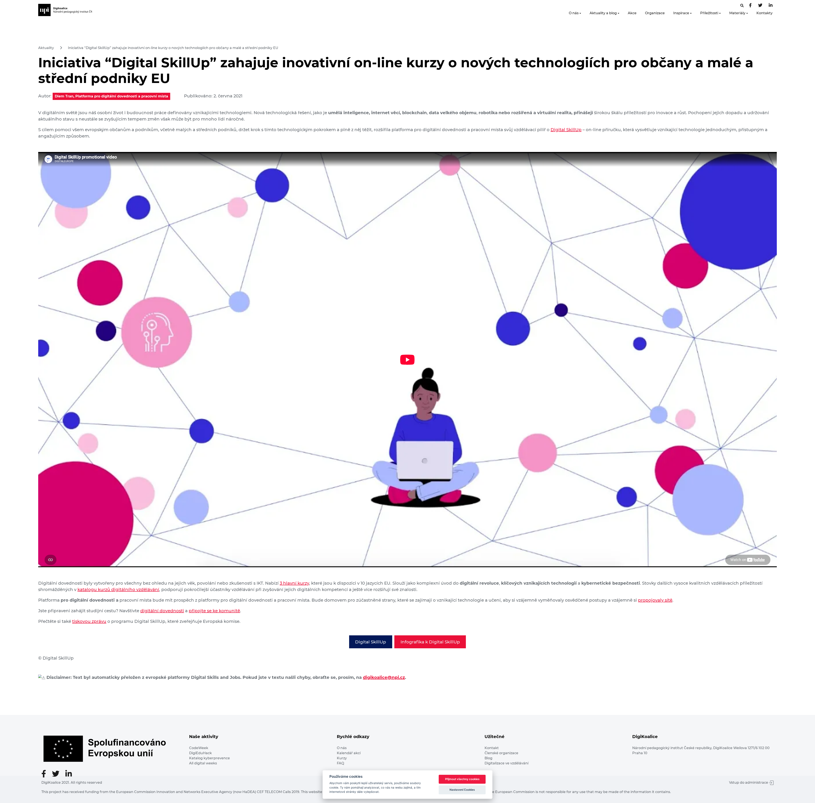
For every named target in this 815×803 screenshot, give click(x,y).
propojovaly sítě (655, 600)
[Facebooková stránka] (742, 6)
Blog (488, 758)
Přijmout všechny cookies (462, 779)
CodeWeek (198, 748)
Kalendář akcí (349, 753)
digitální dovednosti (162, 610)
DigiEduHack (200, 753)
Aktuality (46, 48)
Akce (632, 13)
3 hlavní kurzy (294, 583)
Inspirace (681, 13)
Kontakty (764, 13)
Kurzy (342, 758)
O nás (574, 13)
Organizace (655, 13)
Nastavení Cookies (462, 789)
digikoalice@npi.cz (384, 677)
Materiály (737, 13)
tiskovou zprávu (89, 621)
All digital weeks (203, 763)
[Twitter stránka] (760, 6)
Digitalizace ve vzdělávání (506, 763)
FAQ (340, 763)
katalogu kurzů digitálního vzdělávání (118, 589)
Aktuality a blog (603, 13)
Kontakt (492, 748)
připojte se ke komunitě (214, 610)
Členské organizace (501, 753)
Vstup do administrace (749, 783)
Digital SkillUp (566, 129)
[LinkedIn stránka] (771, 6)
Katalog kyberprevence (209, 758)
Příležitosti (709, 13)
